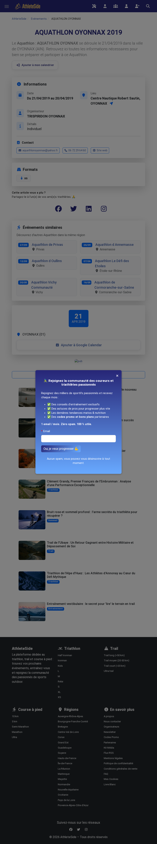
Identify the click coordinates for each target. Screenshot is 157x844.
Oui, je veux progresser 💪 (60, 449)
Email (46, 431)
